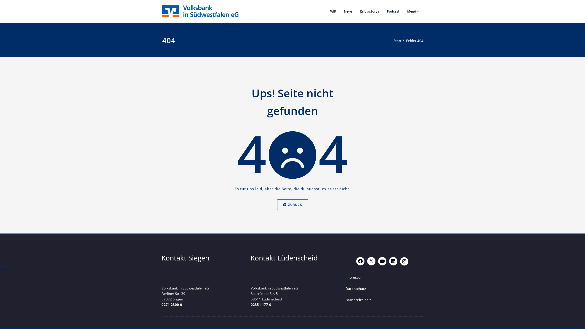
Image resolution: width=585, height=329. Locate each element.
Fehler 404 (414, 40)
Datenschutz (356, 288)
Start (398, 40)
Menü (411, 11)
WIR (333, 11)
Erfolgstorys (369, 11)
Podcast (393, 11)
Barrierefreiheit (358, 299)
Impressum (355, 277)
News (348, 11)
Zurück (295, 204)
